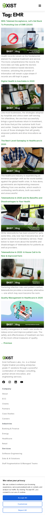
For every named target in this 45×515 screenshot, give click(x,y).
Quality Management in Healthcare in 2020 (22, 298)
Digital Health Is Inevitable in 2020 (18, 81)
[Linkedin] (15, 382)
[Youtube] (21, 382)
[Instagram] (9, 382)
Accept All (22, 498)
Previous (6, 343)
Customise (22, 504)
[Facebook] (3, 382)
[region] (22, 496)
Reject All (22, 510)
